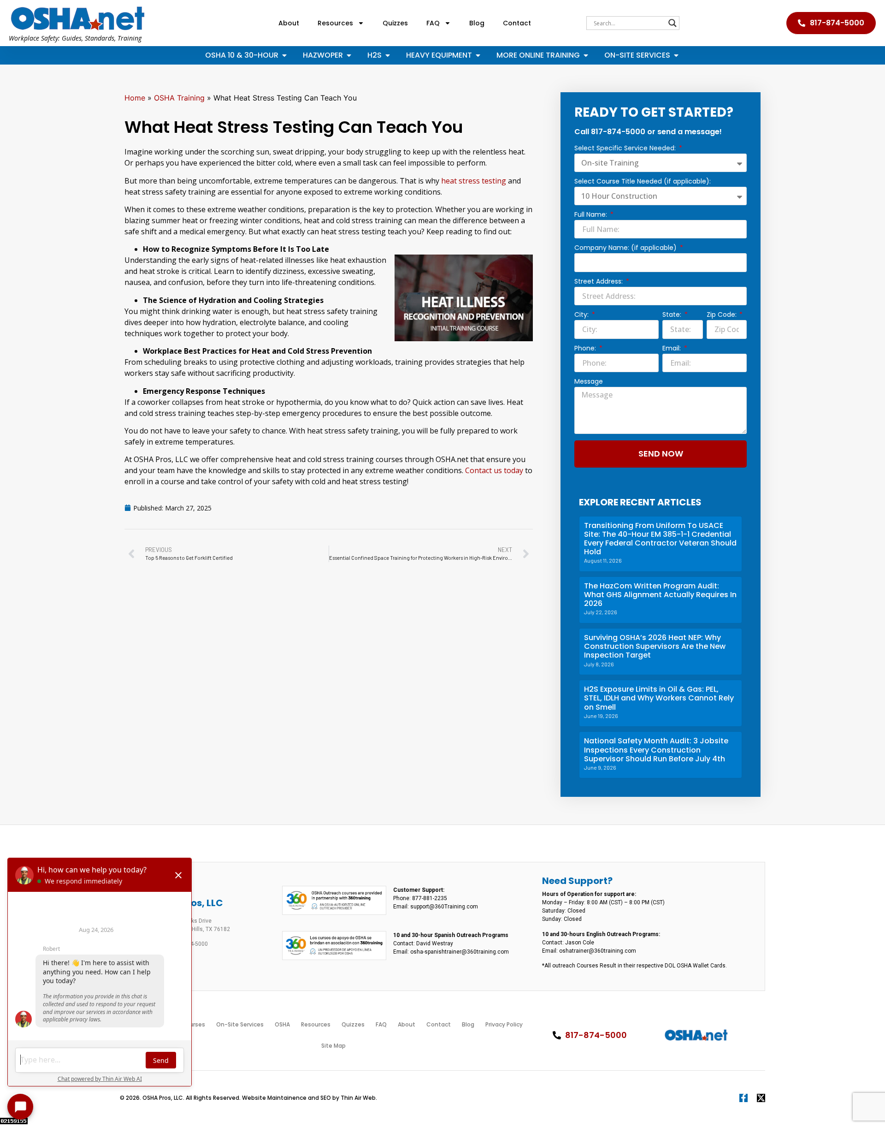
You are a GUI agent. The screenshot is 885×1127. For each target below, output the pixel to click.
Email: (672, 349)
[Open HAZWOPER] (349, 55)
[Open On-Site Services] (676, 55)
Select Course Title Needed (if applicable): (642, 182)
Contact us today (494, 470)
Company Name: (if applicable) (626, 248)
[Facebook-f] (743, 1098)
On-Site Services (240, 1024)
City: (582, 315)
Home (134, 97)
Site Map (333, 1046)
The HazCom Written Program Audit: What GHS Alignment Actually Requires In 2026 (660, 595)
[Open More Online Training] (586, 55)
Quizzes (395, 23)
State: (672, 315)
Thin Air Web (358, 1098)
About (288, 23)
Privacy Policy (504, 1024)
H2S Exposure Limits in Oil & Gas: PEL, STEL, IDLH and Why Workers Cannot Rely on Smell (659, 698)
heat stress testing (473, 181)
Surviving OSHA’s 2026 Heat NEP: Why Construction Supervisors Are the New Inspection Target (655, 646)
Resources (335, 23)
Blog (476, 23)
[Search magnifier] (672, 23)
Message (588, 382)
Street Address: (599, 282)
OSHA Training (179, 97)
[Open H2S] (387, 55)
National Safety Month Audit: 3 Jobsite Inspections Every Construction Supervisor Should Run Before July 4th (656, 750)
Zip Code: (722, 315)
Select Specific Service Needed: (626, 149)
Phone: (586, 349)
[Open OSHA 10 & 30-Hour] (284, 55)
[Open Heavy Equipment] (478, 55)
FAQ (433, 23)
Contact (517, 23)
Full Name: (591, 215)
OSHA (282, 1024)
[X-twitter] (761, 1098)
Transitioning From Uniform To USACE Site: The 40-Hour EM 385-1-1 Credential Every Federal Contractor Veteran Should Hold (660, 539)
